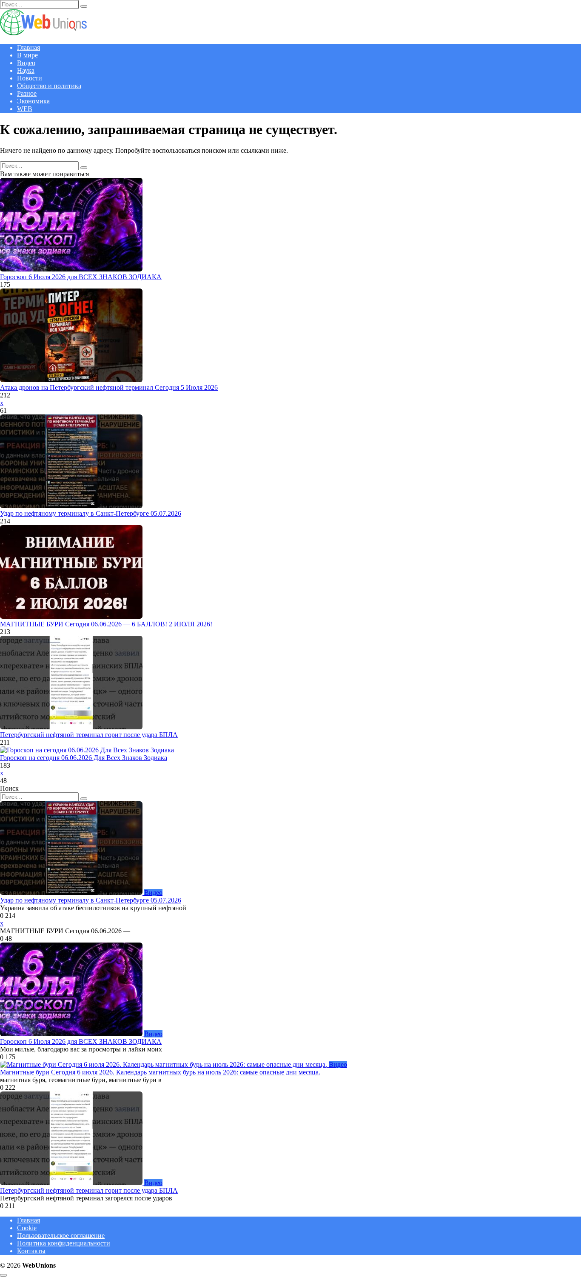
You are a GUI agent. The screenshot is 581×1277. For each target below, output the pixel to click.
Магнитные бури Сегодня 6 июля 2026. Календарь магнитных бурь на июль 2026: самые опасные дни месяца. (160, 1072)
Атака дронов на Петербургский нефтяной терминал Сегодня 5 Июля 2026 (109, 387)
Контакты (31, 1250)
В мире (27, 55)
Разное (27, 93)
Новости (29, 78)
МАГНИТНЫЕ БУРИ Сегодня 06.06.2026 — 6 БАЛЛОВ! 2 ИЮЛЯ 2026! (106, 624)
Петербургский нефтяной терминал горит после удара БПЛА (89, 734)
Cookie (27, 1227)
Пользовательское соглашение (61, 1235)
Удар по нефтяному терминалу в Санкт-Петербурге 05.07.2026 (90, 513)
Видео (26, 62)
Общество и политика (49, 85)
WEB (24, 108)
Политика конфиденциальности (63, 1243)
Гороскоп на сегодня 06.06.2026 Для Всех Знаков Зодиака (83, 757)
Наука (25, 70)
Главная (28, 47)
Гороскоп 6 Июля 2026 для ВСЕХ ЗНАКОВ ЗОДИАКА (81, 276)
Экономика (33, 101)
